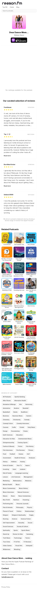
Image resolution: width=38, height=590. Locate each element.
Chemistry (6, 419)
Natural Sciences (23, 492)
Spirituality (6, 530)
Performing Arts (8, 503)
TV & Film (17, 542)
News (13, 496)
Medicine (28, 480)
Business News (18, 416)
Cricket (22, 427)
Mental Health (7, 484)
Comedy (26, 419)
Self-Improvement (9, 522)
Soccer (30, 522)
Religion (5, 515)
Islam (14, 469)
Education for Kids (9, 438)
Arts (20, 404)
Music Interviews (8, 492)
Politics (19, 511)
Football (12, 454)
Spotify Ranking (20, 397)
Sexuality (21, 522)
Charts (12, 7)
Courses (5, 427)
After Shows (7, 400)
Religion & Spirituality (19, 515)
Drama (25, 431)
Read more (7, 155)
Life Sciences (15, 477)
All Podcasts (7, 397)
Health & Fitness (20, 458)
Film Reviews (20, 450)
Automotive (6, 408)
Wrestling (17, 549)
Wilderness (6, 549)
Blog (17, 7)
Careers (28, 416)
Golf (28, 454)
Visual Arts (18, 545)
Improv (27, 465)
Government (7, 458)
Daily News (31, 427)
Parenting (26, 500)
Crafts (14, 427)
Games (21, 454)
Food (4, 454)
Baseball (25, 408)
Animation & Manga (9, 404)
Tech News (6, 538)
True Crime (6, 542)
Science (14, 519)
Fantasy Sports (22, 442)
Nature (5, 496)
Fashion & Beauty (8, 446)
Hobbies (14, 461)
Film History (29, 446)
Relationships (29, 511)
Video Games (7, 545)
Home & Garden (8, 465)
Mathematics (17, 480)
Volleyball (29, 545)
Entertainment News (25, 438)
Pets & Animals (8, 507)
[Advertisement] (19, 64)
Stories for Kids (18, 534)
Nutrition (16, 500)
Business (6, 416)
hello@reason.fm (7, 577)
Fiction (20, 446)
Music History (23, 488)
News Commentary (24, 496)
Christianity (16, 419)
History (5, 461)
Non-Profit (6, 500)
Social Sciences (8, 526)
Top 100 (4, 7)
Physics (29, 507)
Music (18, 484)
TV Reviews (27, 542)
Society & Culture (22, 526)
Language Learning (21, 473)
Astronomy (28, 404)
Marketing (6, 480)
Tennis (27, 538)
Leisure (5, 477)
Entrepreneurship (8, 442)
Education (19, 435)
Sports (16, 530)
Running (5, 519)
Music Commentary (9, 488)
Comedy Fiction (8, 423)
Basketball (6, 412)
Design (5, 431)
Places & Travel (8, 511)
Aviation (16, 408)
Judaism (22, 469)
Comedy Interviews (23, 423)
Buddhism (24, 412)
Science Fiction (26, 519)
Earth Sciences (8, 435)
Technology (18, 538)
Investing (6, 469)
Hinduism (32, 458)
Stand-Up (6, 534)
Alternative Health (20, 400)
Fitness (30, 450)
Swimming (29, 534)
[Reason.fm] (12, 3)
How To (19, 465)
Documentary (15, 431)
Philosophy (19, 507)
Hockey (22, 461)
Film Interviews (8, 450)
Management (28, 477)
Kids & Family (7, 473)
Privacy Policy (5, 587)
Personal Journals (22, 503)
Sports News (25, 530)
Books (15, 412)
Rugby (31, 515)
